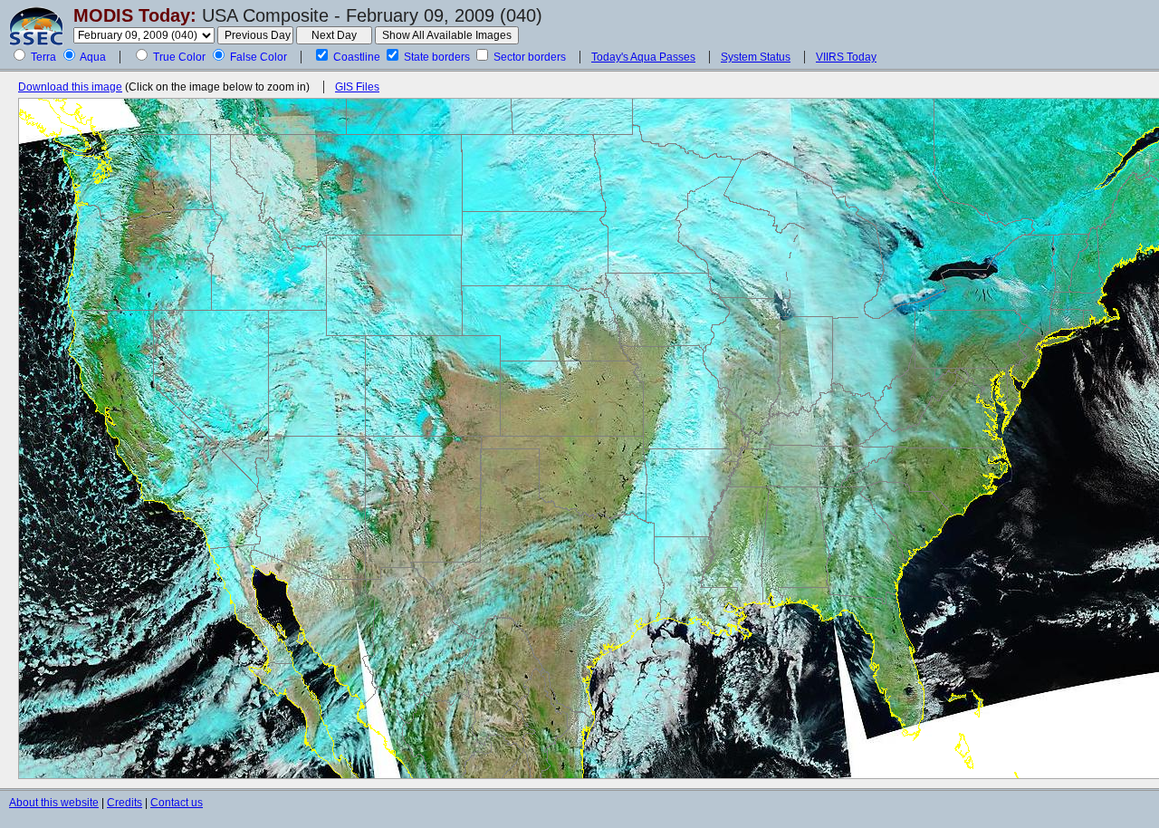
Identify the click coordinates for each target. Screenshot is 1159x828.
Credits (124, 802)
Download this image (70, 87)
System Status (755, 57)
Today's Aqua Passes (643, 57)
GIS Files (357, 87)
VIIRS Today (846, 57)
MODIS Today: (134, 15)
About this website (54, 802)
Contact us (176, 802)
